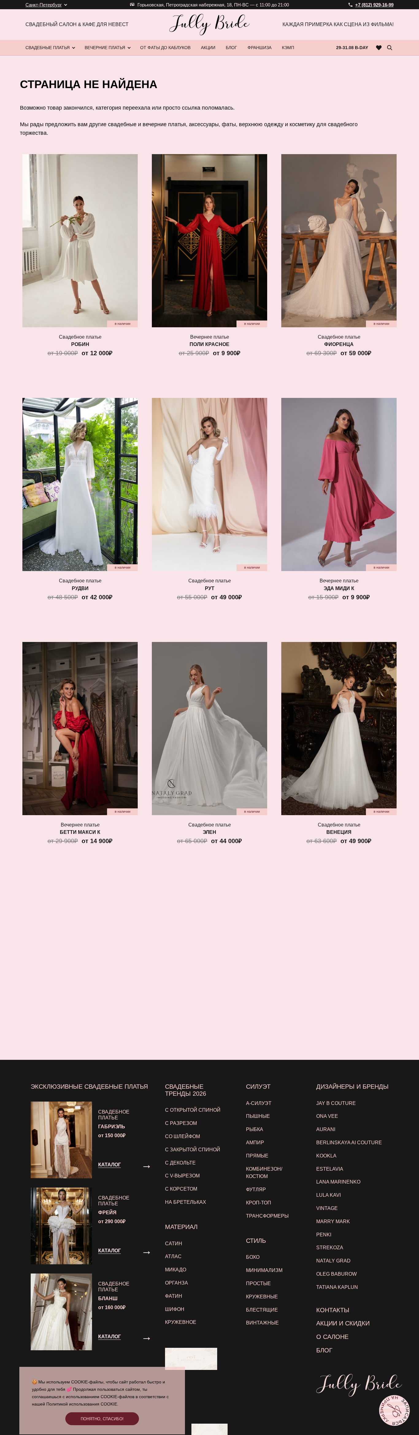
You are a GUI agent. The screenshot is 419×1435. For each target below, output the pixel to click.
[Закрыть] (332, 642)
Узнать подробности (206, 784)
